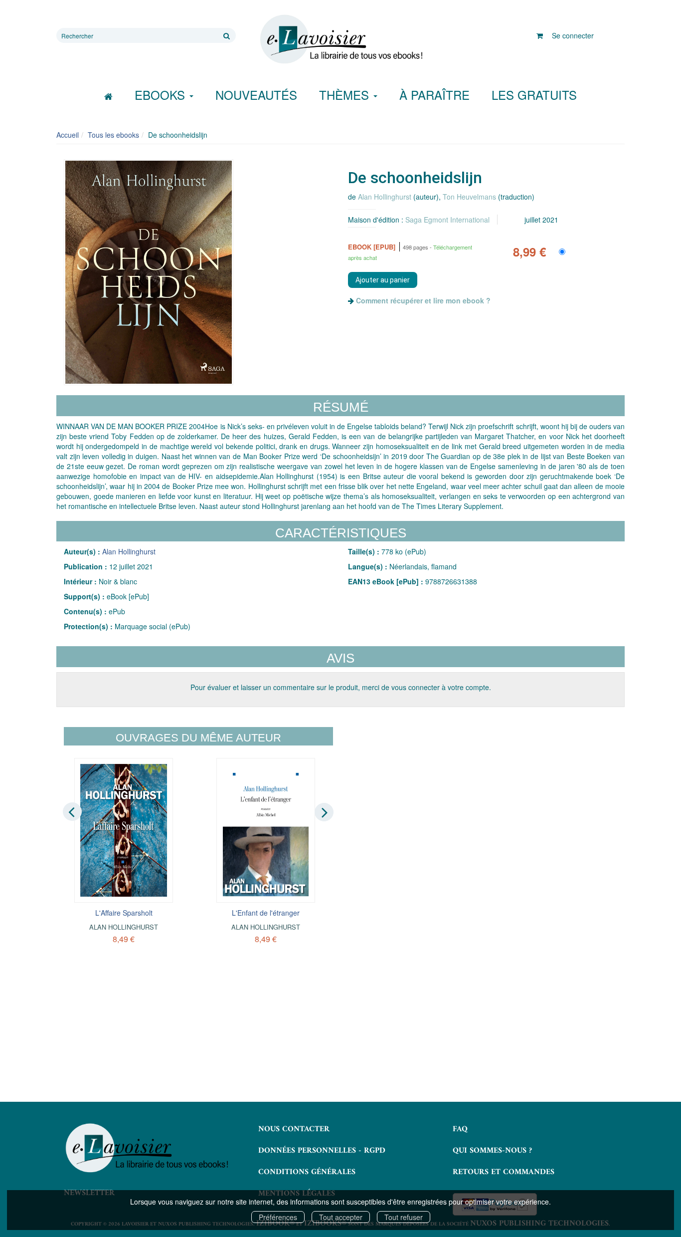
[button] (148, 272)
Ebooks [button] (161, 94)
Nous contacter (294, 1129)
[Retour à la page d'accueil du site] (340, 39)
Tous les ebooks (113, 135)
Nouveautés (256, 94)
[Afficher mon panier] (539, 35)
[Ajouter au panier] (382, 280)
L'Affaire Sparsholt (124, 913)
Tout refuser (403, 1217)
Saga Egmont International (447, 220)
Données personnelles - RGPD (321, 1151)
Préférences (278, 1217)
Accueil (67, 135)
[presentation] (72, 811)
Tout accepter (340, 1217)
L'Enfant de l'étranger (266, 913)
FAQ (460, 1129)
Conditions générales (306, 1172)
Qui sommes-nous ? (492, 1151)
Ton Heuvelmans (469, 197)
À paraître (434, 94)
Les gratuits (534, 94)
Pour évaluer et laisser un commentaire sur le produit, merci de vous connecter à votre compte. (340, 687)
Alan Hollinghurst (384, 197)
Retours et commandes (503, 1172)
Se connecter (573, 35)
